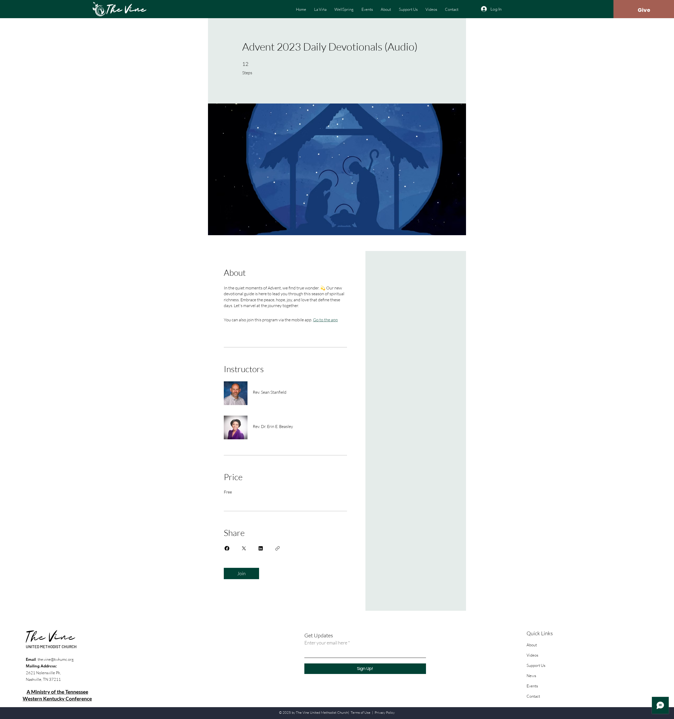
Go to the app (325, 319)
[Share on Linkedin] (260, 548)
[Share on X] (244, 548)
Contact (533, 696)
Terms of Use (360, 712)
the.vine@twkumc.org (56, 659)
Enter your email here (325, 642)
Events (532, 685)
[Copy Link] (277, 548)
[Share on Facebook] (227, 548)
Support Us (536, 665)
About (532, 644)
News (531, 675)
